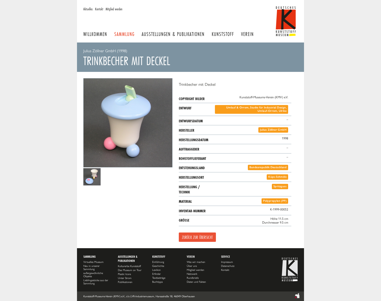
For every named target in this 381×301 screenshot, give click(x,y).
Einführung (158, 261)
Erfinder (156, 273)
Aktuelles (88, 9)
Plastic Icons (124, 274)
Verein (247, 34)
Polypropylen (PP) (275, 201)
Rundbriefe (193, 277)
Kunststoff (223, 34)
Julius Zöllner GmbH (273, 129)
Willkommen (95, 34)
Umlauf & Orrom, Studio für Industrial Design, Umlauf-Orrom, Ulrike (256, 109)
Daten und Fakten (196, 281)
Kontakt (99, 9)
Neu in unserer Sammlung (91, 267)
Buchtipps (157, 281)
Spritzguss (280, 186)
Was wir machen (196, 261)
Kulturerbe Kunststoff (129, 266)
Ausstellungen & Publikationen (173, 34)
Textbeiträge (158, 277)
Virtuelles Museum (93, 261)
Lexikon (156, 269)
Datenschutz (228, 265)
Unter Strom (125, 278)
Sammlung (124, 34)
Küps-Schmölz (277, 176)
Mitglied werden (114, 9)
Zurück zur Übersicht (197, 237)
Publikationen (125, 282)
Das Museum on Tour (129, 270)
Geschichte (158, 265)
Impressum (227, 261)
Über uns (192, 265)
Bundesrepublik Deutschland (268, 167)
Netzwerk (192, 273)
